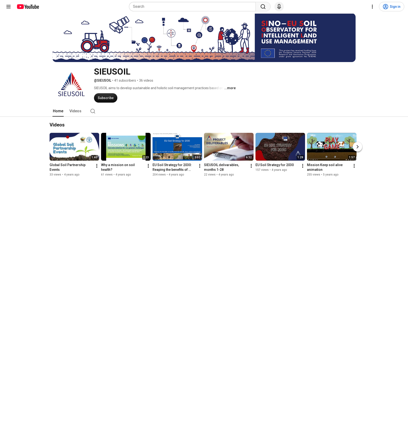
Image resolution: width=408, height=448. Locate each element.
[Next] (357, 146)
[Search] (263, 6)
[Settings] (372, 6)
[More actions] (97, 166)
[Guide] (8, 6)
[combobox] (194, 6)
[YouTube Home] (27, 6)
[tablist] (204, 111)
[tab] (58, 111)
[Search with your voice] (279, 6)
